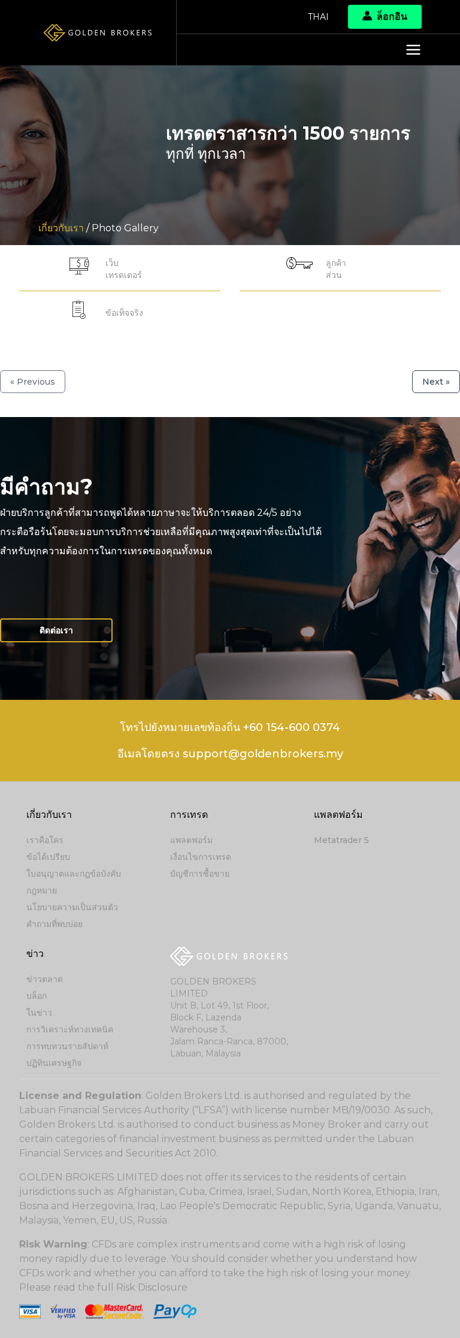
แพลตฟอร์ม (191, 840)
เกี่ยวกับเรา (49, 814)
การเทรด (189, 814)
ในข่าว (39, 1012)
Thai (318, 16)
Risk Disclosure (151, 1287)
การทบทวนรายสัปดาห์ (67, 1046)
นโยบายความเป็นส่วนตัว (72, 907)
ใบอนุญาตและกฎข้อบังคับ (73, 873)
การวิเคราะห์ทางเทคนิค (69, 1029)
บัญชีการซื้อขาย (199, 873)
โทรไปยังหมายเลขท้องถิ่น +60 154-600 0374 (230, 727)
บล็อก (36, 995)
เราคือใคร (44, 840)
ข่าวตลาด (44, 979)
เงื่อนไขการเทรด (200, 856)
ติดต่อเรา (56, 630)
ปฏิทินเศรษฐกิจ (53, 1063)
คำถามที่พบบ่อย (54, 924)
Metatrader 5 (341, 840)
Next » (436, 381)
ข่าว (35, 953)
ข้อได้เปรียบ (48, 856)
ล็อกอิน (392, 16)
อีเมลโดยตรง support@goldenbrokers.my (230, 753)
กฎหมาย (41, 890)
